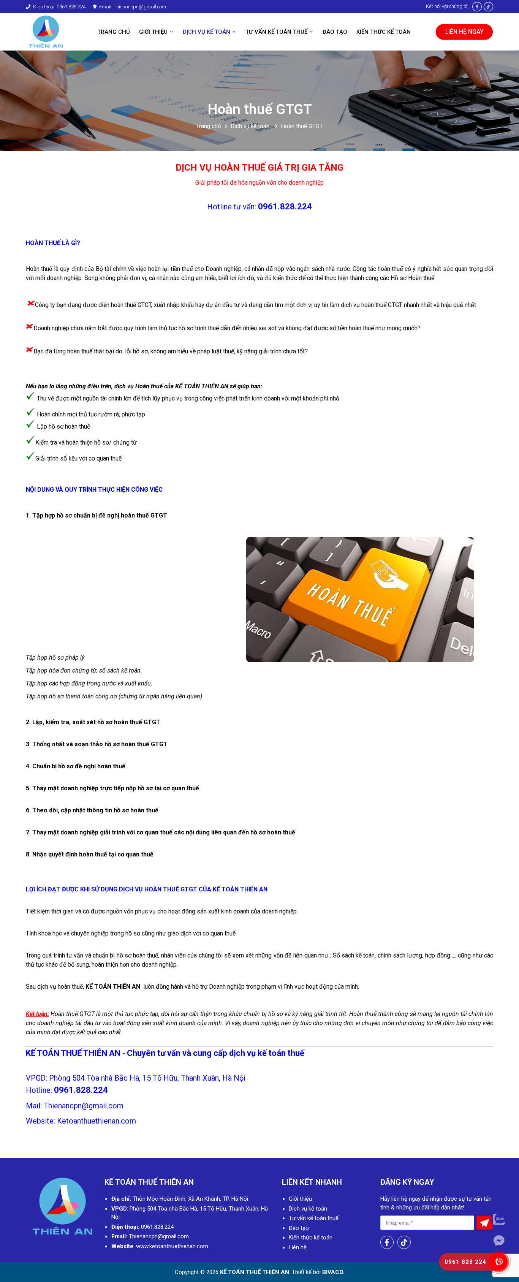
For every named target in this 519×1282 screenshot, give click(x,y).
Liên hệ (298, 1247)
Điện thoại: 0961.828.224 (58, 6)
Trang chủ (208, 126)
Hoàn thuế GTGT (302, 126)
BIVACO (332, 1272)
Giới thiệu (300, 1198)
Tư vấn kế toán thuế (314, 1218)
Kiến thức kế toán (310, 1237)
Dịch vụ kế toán (251, 126)
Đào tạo (299, 1228)
